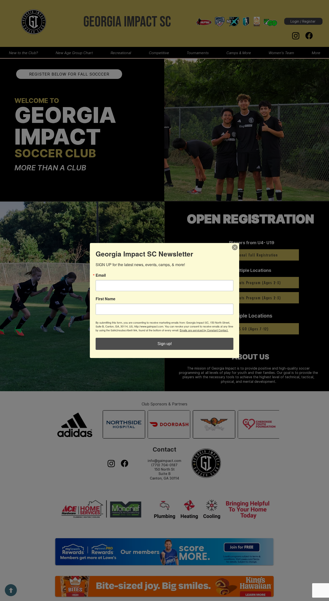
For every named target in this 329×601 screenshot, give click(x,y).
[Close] (235, 247)
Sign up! (165, 344)
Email (101, 275)
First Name (105, 299)
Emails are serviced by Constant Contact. (204, 330)
